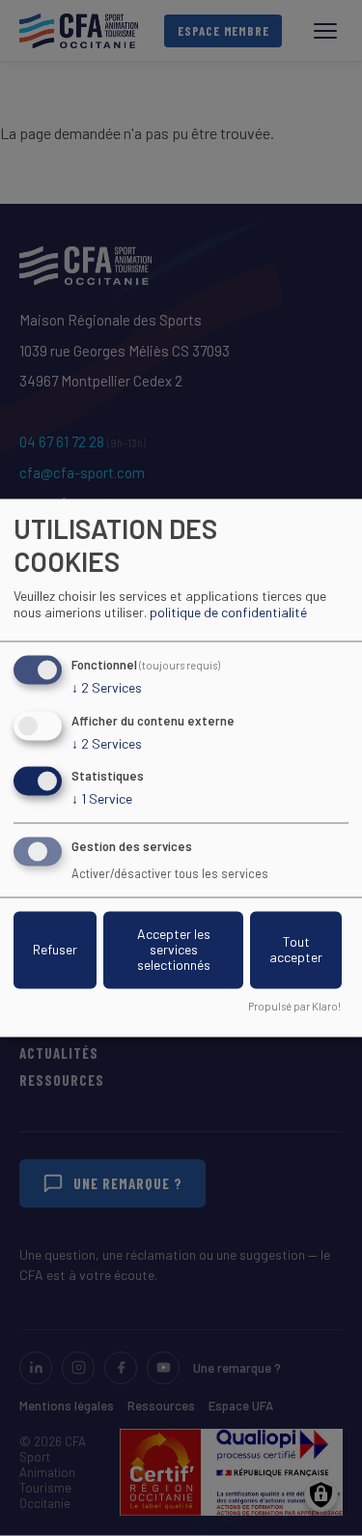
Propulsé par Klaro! (294, 1007)
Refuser (55, 950)
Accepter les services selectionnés (173, 950)
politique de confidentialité (228, 612)
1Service (101, 799)
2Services (106, 687)
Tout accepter (295, 950)
